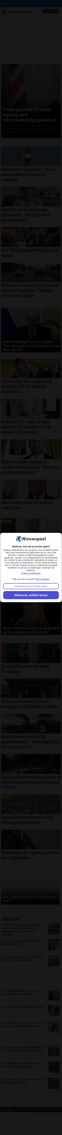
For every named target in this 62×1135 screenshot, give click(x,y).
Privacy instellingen (31, 573)
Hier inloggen (43, 579)
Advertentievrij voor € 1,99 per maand (31, 586)
